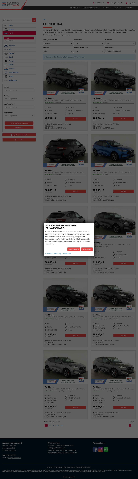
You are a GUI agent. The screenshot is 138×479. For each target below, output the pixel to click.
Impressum (67, 253)
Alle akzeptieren (74, 249)
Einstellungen (87, 249)
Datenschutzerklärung (53, 253)
